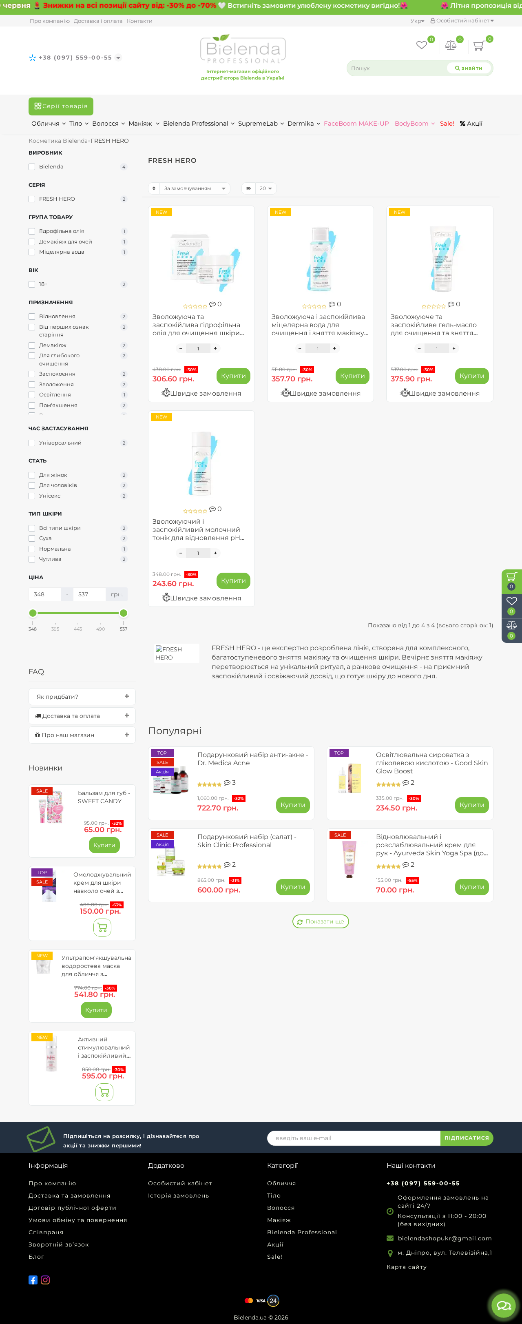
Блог (36, 1256)
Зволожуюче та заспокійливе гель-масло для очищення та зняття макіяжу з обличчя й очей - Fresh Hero (437, 333)
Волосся (105, 123)
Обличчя (45, 123)
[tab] (82, 696)
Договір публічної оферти (73, 1207)
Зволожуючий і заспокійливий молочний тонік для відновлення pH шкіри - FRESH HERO (196, 534)
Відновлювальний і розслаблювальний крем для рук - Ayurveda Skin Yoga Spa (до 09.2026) (430, 849)
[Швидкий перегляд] (245, 244)
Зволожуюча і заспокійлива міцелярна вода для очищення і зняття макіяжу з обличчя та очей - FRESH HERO (320, 333)
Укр (416, 21)
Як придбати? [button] (56, 696)
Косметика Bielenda (58, 140)
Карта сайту (407, 1267)
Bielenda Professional (195, 123)
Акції (473, 123)
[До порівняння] (245, 230)
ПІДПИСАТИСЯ (467, 1138)
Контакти (140, 21)
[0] (451, 47)
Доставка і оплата (98, 21)
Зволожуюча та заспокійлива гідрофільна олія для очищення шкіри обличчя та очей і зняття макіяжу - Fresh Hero (196, 333)
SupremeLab (258, 123)
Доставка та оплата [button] (70, 716)
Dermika (301, 123)
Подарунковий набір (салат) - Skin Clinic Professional (246, 841)
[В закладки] (245, 215)
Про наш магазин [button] (67, 735)
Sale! (446, 123)
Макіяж (140, 123)
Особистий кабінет (463, 20)
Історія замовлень (178, 1195)
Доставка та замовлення (70, 1195)
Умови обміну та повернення (78, 1220)
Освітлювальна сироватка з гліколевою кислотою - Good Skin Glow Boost (432, 763)
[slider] (33, 613)
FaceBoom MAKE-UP (356, 123)
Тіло (75, 123)
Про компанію (50, 21)
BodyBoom (412, 123)
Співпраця (46, 1232)
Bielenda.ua (250, 1317)
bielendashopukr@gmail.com (445, 1238)
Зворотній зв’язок (59, 1244)
